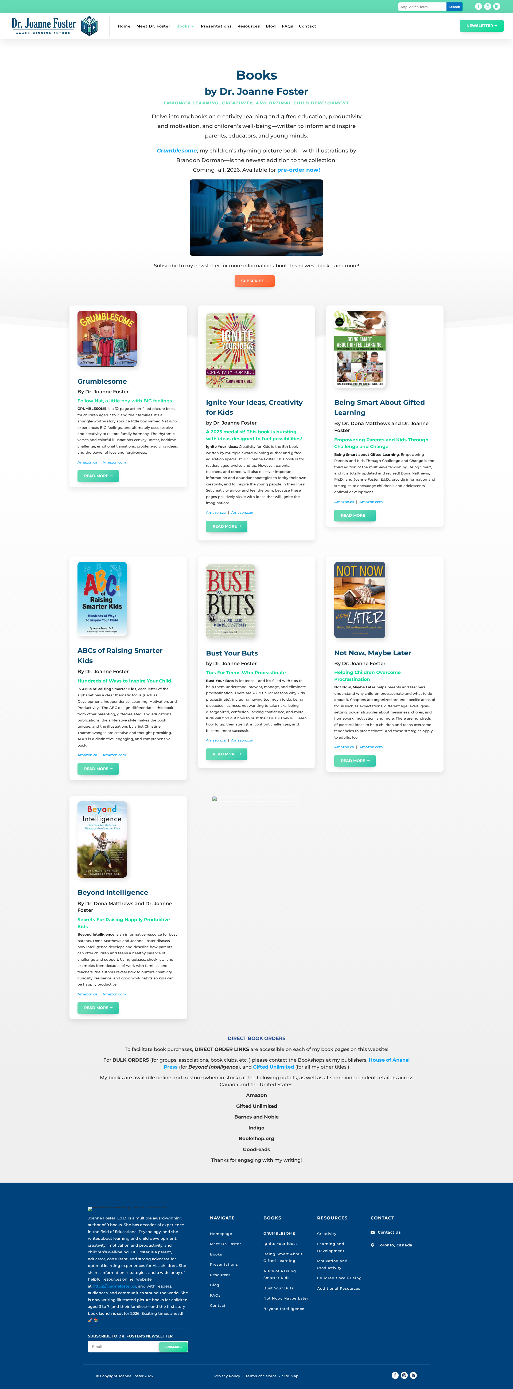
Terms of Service (261, 1376)
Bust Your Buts (278, 1288)
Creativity (326, 1233)
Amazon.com (114, 462)
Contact (307, 26)
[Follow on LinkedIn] (496, 6)
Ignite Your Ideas (280, 1243)
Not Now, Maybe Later (285, 1298)
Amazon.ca (87, 462)
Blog (271, 26)
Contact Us (389, 1232)
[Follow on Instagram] (487, 6)
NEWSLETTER (480, 25)
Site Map (290, 1376)
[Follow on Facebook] (478, 6)
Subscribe (252, 280)
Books (183, 26)
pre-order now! (298, 170)
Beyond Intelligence (283, 1308)
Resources (249, 26)
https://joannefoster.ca (114, 1286)
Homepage (221, 1233)
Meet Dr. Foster (153, 26)
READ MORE (96, 475)
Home (124, 26)
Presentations (216, 26)
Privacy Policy (227, 1376)
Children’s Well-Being (339, 1278)
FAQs (287, 26)
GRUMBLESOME (279, 1233)
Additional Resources (338, 1288)
